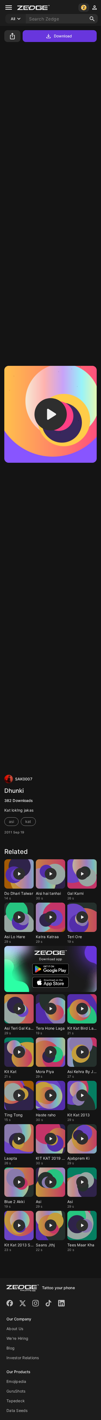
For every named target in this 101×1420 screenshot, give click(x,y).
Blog (10, 1348)
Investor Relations (22, 1357)
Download (63, 36)
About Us (14, 1328)
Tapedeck (15, 1400)
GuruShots (15, 1391)
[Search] (92, 18)
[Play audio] (50, 414)
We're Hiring (17, 1338)
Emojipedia (16, 1381)
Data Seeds (17, 1410)
